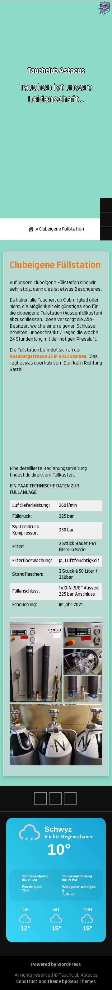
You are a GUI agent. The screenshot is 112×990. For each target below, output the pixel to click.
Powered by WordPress (56, 965)
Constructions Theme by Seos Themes (56, 982)
